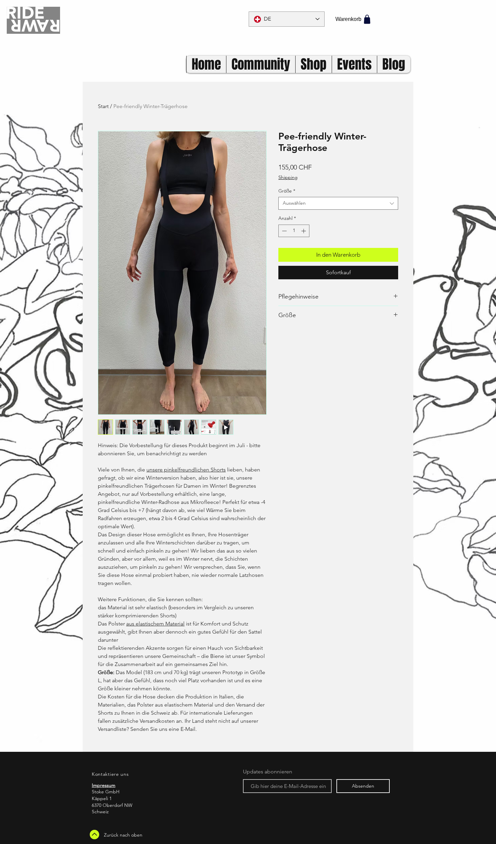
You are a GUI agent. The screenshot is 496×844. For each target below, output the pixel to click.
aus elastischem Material (155, 623)
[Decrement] (283, 231)
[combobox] (338, 203)
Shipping (288, 177)
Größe (286, 191)
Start (103, 106)
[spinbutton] (294, 231)
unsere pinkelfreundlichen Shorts (186, 469)
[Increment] (304, 231)
